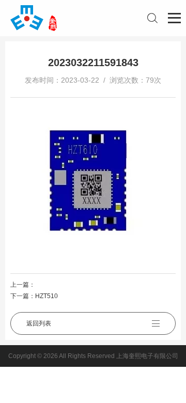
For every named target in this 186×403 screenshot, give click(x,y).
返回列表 (38, 323)
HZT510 (46, 296)
